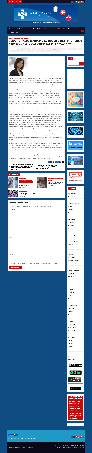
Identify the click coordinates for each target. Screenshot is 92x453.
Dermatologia (71, 219)
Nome (11, 237)
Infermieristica (72, 257)
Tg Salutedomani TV (14, 32)
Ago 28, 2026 (22, 187)
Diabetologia (71, 222)
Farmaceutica (21, 38)
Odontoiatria (71, 286)
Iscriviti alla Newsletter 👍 (71, 447)
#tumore (51, 51)
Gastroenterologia (23, 180)
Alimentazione (72, 193)
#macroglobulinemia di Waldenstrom (17, 51)
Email (11, 246)
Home (10, 28)
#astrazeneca (28, 49)
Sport (69, 334)
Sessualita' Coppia (73, 331)
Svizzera (70, 340)
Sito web (11, 254)
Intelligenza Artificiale (73, 260)
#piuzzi (28, 51)
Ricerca (50, 180)
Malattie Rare (71, 267)
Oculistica (70, 283)
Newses (27, 447)
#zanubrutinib (58, 51)
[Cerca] (82, 63)
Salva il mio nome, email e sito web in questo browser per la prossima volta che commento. (34, 263)
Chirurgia (70, 213)
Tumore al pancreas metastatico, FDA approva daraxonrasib (26, 185)
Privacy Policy (66, 28)
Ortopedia (71, 292)
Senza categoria (72, 327)
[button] (79, 30)
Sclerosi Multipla (72, 324)
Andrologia (71, 200)
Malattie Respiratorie (73, 270)
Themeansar (32, 447)
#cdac (43, 49)
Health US (70, 254)
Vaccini (70, 350)
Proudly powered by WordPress (15, 447)
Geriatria (50, 178)
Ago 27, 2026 (22, 196)
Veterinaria (71, 353)
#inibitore (69, 49)
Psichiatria (71, 308)
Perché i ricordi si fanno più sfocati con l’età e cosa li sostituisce (55, 183)
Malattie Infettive (72, 264)
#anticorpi (21, 49)
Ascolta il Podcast (35, 28)
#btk (39, 49)
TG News (70, 343)
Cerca (71, 58)
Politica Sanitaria (29, 182)
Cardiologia (71, 209)
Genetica (70, 244)
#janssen (75, 49)
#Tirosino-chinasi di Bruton (42, 51)
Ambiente (70, 197)
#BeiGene (34, 49)
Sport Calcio (71, 337)
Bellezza (70, 206)
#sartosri (33, 51)
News (27, 38)
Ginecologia (71, 251)
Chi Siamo (45, 28)
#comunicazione (50, 49)
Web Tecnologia (72, 359)
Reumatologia (71, 315)
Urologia (70, 346)
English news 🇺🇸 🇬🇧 (55, 28)
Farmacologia (22, 178)
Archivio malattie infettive (21, 28)
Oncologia (22, 182)
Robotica (70, 321)
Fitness (70, 238)
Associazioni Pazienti (13, 38)
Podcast (70, 302)
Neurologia (56, 178)
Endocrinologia (72, 229)
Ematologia (71, 225)
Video (69, 356)
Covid (69, 216)
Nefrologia (71, 273)
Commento (12, 209)
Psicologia (70, 311)
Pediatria (70, 299)
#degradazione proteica (60, 49)
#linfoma (80, 49)
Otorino (70, 295)
